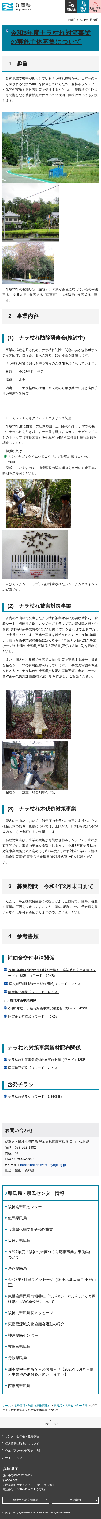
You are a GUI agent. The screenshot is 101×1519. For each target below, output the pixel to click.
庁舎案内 (75, 1500)
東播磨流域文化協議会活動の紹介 (36, 1324)
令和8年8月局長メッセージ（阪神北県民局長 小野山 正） (52, 1282)
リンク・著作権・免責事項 (22, 1436)
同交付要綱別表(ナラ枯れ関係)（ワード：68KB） (45, 984)
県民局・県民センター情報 (36, 1193)
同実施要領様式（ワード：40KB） (33, 1016)
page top (51, 1424)
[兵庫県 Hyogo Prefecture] (16, 7)
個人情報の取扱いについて (22, 1443)
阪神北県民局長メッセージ (30, 1313)
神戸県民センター (23, 1335)
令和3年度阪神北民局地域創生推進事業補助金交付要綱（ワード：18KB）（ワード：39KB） (52, 973)
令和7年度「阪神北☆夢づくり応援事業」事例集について (50, 1254)
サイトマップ (13, 1457)
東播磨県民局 (19, 1347)
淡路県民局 (17, 1268)
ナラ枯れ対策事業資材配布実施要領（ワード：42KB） (48, 1060)
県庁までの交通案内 (26, 1500)
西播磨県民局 (19, 1386)
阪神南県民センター (25, 1207)
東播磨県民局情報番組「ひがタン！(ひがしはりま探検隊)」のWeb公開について (52, 1298)
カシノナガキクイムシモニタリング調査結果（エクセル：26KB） (51, 459)
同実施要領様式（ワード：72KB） (33, 1068)
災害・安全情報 (95, 9)
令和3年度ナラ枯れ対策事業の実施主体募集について (51, 37)
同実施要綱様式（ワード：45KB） (33, 992)
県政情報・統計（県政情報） (32, 1405)
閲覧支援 (71, 9)
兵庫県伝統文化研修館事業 (30, 1229)
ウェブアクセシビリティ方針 (23, 1450)
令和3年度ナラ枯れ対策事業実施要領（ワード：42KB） (49, 1008)
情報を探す (83, 9)
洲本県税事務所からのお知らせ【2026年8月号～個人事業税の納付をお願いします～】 (51, 1371)
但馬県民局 (17, 1218)
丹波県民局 (17, 1358)
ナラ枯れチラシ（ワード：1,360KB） (36, 1096)
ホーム (6, 1405)
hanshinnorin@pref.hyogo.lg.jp (43, 1165)
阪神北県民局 (19, 1241)
